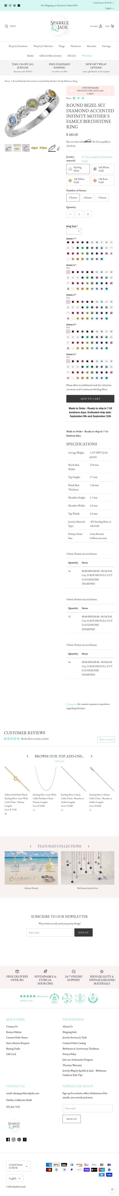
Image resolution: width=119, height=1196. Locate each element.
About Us (68, 1026)
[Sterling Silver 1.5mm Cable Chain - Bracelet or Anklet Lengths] (73, 778)
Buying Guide (13, 1048)
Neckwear (76, 46)
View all (59, 761)
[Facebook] (6, 5)
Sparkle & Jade (19, 1186)
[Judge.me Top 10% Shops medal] (93, 998)
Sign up (83, 932)
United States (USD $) (102, 2)
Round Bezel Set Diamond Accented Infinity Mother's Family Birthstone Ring (45, 81)
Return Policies (13, 1032)
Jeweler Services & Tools (75, 1037)
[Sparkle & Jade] (60, 26)
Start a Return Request (17, 1043)
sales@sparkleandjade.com (26, 1093)
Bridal (30, 55)
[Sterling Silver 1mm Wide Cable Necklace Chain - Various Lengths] (45, 778)
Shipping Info (70, 1032)
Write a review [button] (106, 739)
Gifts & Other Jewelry (51, 55)
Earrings (106, 46)
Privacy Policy (69, 1054)
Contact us (71, 704)
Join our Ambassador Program (78, 1059)
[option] (32, 113)
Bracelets (91, 46)
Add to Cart (90, 398)
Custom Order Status (17, 1037)
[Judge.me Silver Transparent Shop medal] (67, 998)
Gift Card (11, 1054)
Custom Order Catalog (74, 1043)
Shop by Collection (43, 46)
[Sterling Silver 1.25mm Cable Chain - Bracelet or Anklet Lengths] (101, 778)
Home (7, 81)
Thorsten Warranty (72, 1065)
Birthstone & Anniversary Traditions (81, 1048)
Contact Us (12, 1026)
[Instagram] (10, 5)
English (108, 8)
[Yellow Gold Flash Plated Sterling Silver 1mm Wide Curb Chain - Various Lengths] (17, 778)
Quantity (71, 207)
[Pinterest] (14, 5)
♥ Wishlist (87, 55)
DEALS (72, 55)
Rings (62, 46)
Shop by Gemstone (18, 46)
